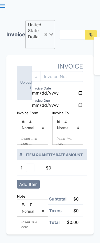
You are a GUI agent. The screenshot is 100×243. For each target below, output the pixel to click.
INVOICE (70, 66)
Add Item (28, 184)
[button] (32, 128)
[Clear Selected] (46, 34)
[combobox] (40, 34)
